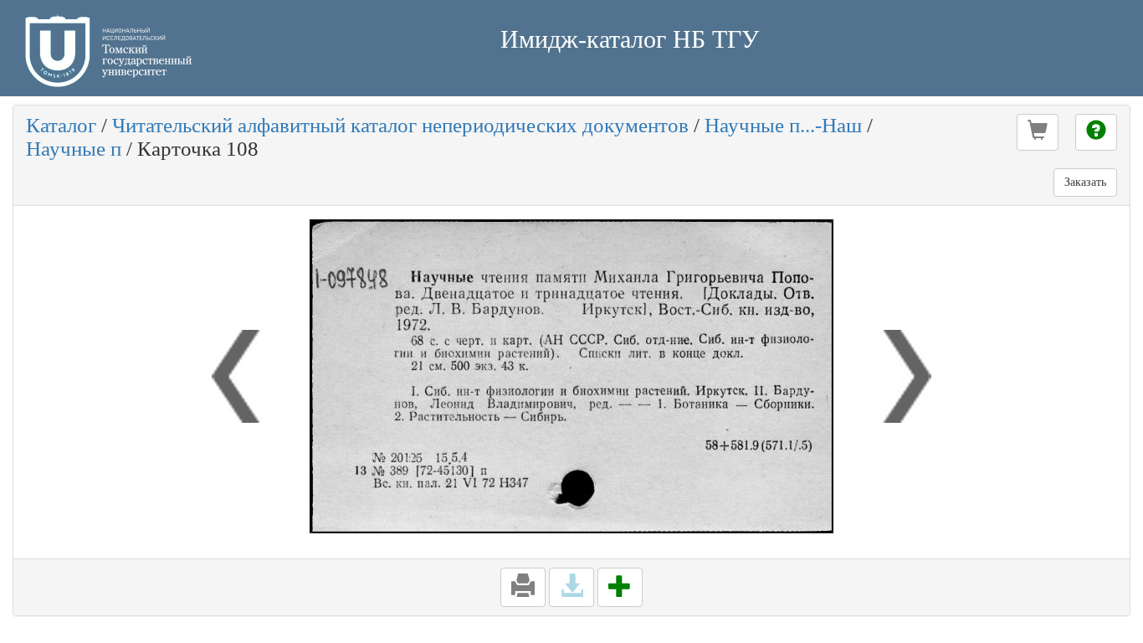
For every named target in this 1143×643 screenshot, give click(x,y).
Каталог (61, 125)
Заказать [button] (1085, 182)
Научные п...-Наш (783, 125)
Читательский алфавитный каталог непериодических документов (400, 125)
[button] (1037, 132)
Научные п (73, 148)
